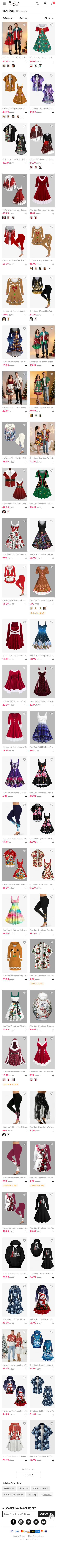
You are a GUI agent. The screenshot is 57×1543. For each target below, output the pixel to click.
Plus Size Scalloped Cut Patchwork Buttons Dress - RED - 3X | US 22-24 (42, 210)
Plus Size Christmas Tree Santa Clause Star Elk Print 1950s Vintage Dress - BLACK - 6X (42, 555)
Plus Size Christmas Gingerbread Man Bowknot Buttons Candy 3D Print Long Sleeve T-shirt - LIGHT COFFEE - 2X (14, 311)
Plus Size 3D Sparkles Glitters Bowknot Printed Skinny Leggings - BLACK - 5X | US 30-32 (14, 1127)
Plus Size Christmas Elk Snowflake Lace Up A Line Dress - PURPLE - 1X (14, 793)
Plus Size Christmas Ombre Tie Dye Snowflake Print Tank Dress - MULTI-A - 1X (14, 930)
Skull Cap (32, 1494)
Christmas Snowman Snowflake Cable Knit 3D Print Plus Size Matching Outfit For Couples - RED (14, 1365)
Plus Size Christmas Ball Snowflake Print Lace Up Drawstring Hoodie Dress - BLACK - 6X (14, 1319)
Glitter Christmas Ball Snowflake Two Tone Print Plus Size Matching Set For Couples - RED (14, 210)
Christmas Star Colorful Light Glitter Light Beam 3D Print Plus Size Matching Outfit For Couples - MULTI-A (42, 458)
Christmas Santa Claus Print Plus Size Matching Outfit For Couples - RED (14, 504)
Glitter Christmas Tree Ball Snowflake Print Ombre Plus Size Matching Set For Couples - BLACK (42, 159)
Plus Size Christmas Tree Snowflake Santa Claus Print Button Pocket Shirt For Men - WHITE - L (42, 976)
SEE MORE (28, 1474)
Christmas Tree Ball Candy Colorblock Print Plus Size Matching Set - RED (14, 1228)
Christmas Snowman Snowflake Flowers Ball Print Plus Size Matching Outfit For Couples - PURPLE (14, 1411)
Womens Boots (40, 1488)
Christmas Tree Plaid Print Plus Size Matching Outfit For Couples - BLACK (42, 1274)
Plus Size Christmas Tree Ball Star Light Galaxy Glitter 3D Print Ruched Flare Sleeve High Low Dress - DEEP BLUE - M (14, 362)
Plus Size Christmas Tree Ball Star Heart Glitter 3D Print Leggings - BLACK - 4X (42, 930)
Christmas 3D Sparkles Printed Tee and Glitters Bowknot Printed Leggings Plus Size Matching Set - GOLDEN (42, 311)
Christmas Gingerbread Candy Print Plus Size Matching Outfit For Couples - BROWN (14, 109)
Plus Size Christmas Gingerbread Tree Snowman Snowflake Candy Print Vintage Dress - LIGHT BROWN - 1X (42, 600)
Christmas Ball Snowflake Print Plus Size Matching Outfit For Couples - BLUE (42, 1411)
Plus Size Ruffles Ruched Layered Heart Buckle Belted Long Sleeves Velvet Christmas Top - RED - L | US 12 (14, 656)
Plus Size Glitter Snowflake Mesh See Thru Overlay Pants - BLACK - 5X (42, 1127)
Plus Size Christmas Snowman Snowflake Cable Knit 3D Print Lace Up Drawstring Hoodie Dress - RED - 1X (14, 1457)
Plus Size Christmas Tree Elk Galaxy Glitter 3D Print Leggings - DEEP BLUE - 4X (14, 839)
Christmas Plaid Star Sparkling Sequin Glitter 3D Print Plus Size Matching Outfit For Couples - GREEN (42, 362)
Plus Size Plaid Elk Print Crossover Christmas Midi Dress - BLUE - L (42, 747)
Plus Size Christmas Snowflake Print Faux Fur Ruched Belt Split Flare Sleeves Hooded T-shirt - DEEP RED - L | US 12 (14, 1072)
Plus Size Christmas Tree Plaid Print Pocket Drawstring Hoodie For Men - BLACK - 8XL (14, 1274)
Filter (48, 18)
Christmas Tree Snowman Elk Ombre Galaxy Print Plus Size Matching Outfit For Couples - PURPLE (42, 109)
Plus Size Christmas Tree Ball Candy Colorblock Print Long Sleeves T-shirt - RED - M (42, 1178)
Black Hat (23, 1488)
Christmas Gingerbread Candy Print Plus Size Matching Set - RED (14, 600)
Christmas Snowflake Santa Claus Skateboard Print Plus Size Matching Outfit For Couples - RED (14, 884)
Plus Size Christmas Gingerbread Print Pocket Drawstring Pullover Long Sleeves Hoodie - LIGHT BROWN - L (14, 976)
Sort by (23, 18)
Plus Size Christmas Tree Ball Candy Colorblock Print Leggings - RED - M (14, 1178)
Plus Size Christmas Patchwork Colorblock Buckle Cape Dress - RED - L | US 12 (14, 701)
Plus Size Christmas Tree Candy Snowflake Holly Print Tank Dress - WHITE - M (14, 555)
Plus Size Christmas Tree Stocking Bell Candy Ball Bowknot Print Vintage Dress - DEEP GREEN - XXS (42, 58)
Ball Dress (9, 1488)
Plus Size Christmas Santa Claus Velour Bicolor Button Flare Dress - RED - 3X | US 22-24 (14, 747)
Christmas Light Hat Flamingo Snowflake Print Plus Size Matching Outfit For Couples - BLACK (42, 839)
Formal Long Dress (13, 1494)
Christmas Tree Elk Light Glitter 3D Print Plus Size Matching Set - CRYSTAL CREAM (14, 458)
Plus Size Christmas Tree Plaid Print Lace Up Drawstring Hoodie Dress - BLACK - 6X (42, 1228)
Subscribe (46, 1513)
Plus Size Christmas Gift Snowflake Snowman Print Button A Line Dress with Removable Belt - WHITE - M (14, 1026)
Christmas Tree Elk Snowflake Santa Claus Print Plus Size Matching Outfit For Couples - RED (14, 408)
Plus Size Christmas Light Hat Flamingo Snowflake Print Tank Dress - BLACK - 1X (42, 793)
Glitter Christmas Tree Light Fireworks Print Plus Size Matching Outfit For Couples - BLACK (14, 159)
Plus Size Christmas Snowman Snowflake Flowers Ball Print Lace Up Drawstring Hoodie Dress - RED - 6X (42, 1319)
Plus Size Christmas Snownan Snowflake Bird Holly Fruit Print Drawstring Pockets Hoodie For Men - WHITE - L (42, 1026)
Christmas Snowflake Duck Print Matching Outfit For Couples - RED (42, 884)
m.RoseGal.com (16, 3)
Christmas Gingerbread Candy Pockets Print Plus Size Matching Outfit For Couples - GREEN (42, 408)
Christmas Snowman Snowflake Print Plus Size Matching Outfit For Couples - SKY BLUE (42, 1365)
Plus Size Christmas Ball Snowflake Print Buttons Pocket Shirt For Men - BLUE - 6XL (42, 1457)
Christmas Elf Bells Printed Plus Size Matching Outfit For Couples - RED (14, 58)
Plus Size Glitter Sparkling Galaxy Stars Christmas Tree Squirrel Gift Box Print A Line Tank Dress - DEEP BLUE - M (42, 656)
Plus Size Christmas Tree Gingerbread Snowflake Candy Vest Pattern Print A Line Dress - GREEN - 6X (42, 504)
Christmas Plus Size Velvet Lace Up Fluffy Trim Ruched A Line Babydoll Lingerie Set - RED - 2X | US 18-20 (42, 1072)
